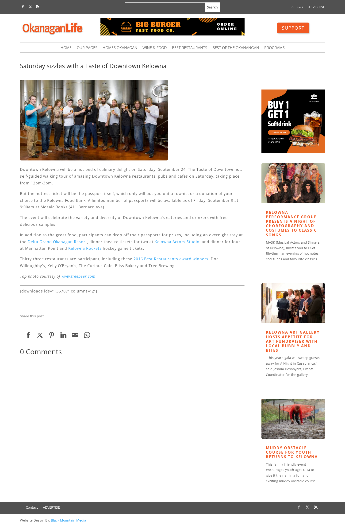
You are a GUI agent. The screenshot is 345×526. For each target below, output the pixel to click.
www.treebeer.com (78, 276)
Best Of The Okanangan (235, 48)
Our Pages (87, 48)
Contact (297, 7)
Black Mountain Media (68, 520)
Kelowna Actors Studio (177, 241)
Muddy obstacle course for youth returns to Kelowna (292, 452)
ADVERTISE (316, 7)
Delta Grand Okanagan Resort (57, 241)
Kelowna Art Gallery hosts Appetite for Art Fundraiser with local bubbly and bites (293, 341)
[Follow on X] (30, 6)
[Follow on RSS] (38, 6)
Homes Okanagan (120, 48)
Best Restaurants (189, 48)
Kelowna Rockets (85, 248)
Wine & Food (154, 48)
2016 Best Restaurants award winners (171, 258)
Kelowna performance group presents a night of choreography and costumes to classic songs (291, 224)
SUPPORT (293, 28)
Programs (274, 48)
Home (66, 48)
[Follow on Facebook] (23, 6)
